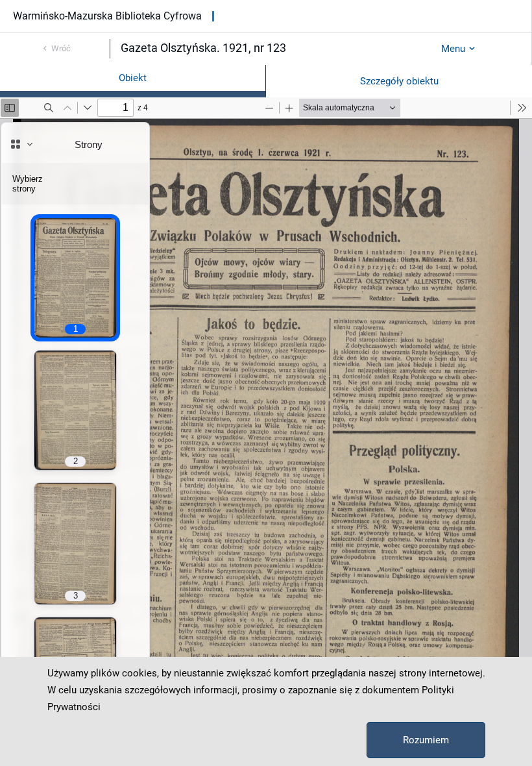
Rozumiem (426, 740)
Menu (453, 49)
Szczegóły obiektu (399, 81)
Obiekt (133, 78)
